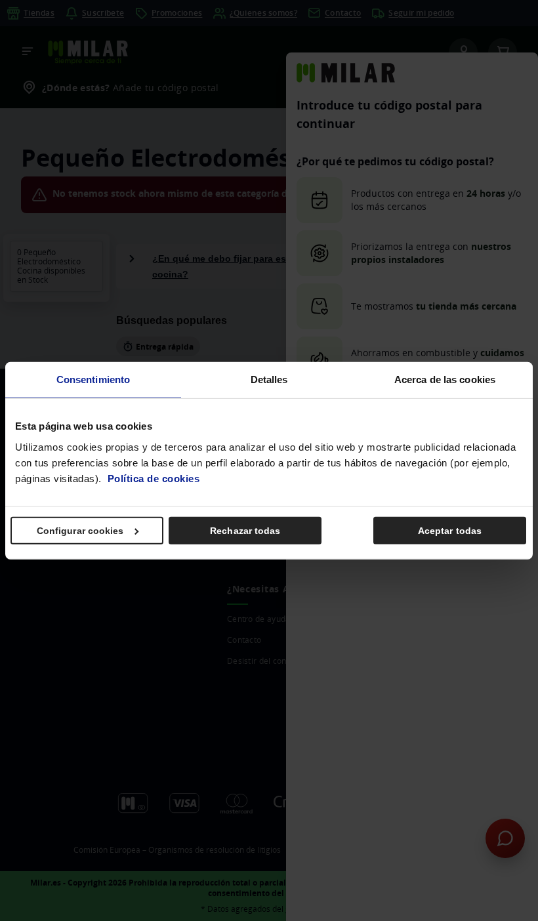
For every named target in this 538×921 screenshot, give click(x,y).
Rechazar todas (245, 530)
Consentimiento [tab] (93, 379)
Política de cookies (154, 477)
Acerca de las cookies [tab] (444, 379)
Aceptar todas (450, 530)
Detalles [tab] (269, 379)
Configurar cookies (80, 530)
